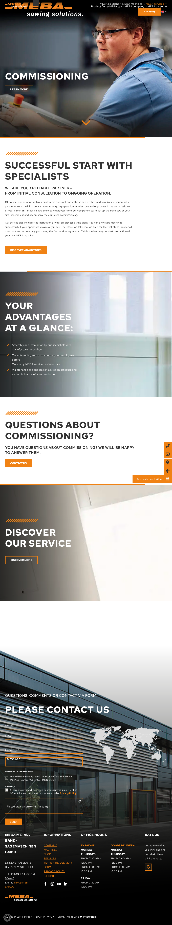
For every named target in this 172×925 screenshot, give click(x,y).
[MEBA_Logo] (16, 4)
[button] (7, 917)
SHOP (47, 854)
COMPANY (50, 845)
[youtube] (59, 884)
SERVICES (50, 858)
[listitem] (145, 739)
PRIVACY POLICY (54, 871)
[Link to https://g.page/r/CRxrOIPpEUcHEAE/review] (148, 867)
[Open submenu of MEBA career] (165, 6)
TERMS (60, 916)
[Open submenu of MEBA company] (145, 6)
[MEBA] (86, 121)
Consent (10, 786)
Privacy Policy (68, 793)
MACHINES (50, 850)
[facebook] (45, 884)
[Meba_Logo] (21, 896)
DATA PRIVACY (45, 916)
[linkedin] (65, 884)
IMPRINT (49, 875)
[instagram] (52, 884)
